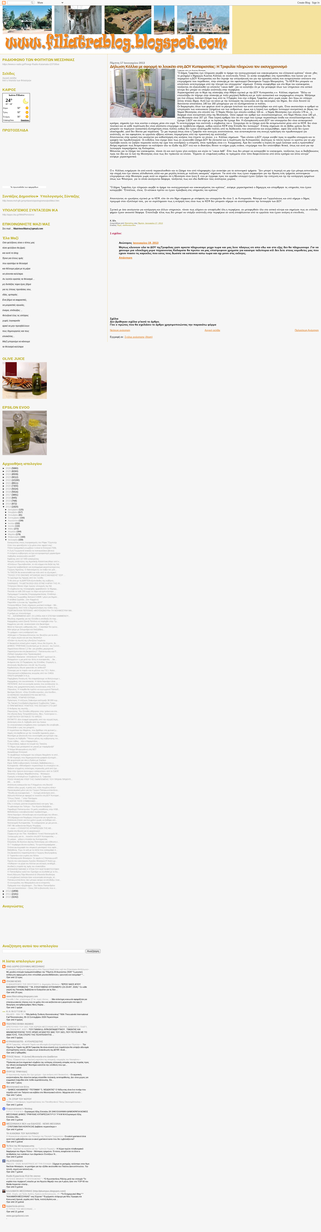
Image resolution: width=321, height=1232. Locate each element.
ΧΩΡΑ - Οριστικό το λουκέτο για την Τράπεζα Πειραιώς (30, 1149)
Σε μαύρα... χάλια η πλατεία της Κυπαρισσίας (27, 839)
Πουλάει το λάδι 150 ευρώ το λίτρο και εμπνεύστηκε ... (31, 591)
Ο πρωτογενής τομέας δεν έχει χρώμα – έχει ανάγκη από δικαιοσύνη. (37, 1074)
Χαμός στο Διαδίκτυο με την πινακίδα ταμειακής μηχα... (31, 733)
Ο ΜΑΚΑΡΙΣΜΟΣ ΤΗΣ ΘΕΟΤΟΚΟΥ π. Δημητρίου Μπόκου (33, 984)
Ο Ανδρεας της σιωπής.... (18, 708)
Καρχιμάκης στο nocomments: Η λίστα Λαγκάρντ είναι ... (32, 681)
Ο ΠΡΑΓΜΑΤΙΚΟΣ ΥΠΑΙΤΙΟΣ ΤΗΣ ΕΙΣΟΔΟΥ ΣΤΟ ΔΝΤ (32, 706)
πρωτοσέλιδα (18, 187)
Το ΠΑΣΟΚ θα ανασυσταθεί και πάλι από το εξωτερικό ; (32, 572)
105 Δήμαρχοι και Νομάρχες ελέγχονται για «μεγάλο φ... (32, 817)
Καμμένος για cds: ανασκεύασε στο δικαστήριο (28, 624)
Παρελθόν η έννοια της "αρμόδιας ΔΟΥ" (25, 602)
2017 (9, 495)
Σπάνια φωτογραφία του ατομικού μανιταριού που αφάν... (32, 847)
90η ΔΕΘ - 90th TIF (15, 1014)
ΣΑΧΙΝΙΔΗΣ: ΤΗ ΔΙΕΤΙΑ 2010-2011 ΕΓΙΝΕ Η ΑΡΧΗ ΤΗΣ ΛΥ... (34, 583)
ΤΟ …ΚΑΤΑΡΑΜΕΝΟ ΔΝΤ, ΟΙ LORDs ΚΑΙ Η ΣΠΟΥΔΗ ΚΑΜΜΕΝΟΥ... (38, 616)
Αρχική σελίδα (212, 330)
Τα (11, 187)
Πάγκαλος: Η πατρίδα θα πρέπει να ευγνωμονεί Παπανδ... (33, 689)
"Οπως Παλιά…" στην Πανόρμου (22, 798)
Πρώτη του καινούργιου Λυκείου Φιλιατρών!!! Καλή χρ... (32, 861)
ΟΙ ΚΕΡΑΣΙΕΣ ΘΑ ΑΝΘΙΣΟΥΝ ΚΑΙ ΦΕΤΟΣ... (27, 695)
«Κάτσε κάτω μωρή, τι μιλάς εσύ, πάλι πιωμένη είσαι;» (31, 787)
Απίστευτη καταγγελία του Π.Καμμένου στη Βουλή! (30, 785)
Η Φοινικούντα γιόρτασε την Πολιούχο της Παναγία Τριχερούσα (34, 1136)
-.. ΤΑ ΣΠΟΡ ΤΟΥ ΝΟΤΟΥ (19, 1099)
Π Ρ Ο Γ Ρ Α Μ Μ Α (14, 1111)
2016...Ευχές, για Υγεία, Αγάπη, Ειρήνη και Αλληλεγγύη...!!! (33, 1194)
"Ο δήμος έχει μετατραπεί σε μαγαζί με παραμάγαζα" (30, 746)
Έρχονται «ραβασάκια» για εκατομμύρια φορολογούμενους (33, 567)
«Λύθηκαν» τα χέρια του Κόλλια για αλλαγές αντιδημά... (32, 863)
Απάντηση (125, 257)
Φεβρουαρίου (14, 537)
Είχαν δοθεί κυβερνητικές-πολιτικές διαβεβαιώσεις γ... (31, 763)
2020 (9, 486)
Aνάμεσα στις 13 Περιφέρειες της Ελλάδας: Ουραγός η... (32, 662)
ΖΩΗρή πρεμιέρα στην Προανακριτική (24, 654)
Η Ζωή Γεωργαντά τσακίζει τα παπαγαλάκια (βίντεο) (30, 551)
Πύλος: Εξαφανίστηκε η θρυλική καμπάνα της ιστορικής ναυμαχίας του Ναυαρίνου (43, 1059)
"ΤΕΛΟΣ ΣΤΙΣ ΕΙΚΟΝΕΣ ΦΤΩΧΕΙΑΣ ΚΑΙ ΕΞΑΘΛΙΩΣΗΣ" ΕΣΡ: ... (36, 575)
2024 (9, 474)
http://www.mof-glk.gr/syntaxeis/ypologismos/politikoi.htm (30, 200)
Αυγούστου (13, 520)
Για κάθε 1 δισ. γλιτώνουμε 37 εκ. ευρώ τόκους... (28, 999)
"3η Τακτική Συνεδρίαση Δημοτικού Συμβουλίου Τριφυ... (32, 703)
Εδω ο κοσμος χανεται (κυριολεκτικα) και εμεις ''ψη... (30, 804)
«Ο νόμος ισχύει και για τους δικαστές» (24, 638)
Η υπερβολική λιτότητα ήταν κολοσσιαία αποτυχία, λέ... (31, 877)
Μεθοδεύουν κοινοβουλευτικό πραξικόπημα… (28, 812)
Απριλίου (12, 531)
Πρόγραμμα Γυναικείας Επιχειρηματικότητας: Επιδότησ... (32, 594)
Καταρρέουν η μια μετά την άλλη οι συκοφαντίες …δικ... (32, 659)
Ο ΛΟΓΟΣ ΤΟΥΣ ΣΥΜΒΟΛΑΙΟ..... (22, 801)
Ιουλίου (11, 523)
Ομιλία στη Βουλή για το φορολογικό (23, 831)
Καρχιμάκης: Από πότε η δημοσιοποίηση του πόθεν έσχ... (33, 608)
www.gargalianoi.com (17, 1216)
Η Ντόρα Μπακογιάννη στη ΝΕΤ (21, 749)
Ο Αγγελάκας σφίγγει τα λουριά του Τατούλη (27, 744)
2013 (9, 506)
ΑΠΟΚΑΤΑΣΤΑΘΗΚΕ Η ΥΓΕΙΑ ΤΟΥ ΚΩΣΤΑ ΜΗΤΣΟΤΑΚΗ (33, 869)
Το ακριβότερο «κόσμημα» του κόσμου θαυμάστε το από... (33, 755)
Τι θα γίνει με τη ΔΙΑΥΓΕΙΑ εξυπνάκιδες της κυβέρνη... (31, 580)
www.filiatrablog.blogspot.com (22, 996)
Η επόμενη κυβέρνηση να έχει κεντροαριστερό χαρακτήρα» (33, 553)
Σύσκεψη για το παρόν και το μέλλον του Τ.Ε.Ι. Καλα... (31, 670)
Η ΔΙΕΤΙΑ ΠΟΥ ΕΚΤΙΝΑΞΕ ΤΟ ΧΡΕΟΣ (24, 717)
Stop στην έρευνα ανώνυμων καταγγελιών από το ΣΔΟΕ (33, 771)
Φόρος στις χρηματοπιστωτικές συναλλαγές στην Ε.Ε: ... (32, 687)
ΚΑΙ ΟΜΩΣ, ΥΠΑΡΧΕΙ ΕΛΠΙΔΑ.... (22, 697)
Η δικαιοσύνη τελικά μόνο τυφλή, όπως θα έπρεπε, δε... (32, 643)
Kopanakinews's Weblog (19, 1108)
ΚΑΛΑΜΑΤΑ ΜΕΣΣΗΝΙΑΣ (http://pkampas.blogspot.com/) (36, 1191)
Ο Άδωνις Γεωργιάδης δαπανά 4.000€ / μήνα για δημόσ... (33, 597)
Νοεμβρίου (13, 512)
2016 (9, 498)
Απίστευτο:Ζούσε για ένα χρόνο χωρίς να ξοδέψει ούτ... (32, 820)
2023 (9, 477)
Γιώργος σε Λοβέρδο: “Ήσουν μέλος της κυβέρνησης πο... (33, 738)
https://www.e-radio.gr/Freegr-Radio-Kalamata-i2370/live (30, 64)
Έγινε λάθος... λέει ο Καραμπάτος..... (23, 741)
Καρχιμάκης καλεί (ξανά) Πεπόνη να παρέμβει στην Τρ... (32, 621)
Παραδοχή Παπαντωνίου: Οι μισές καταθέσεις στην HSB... (33, 809)
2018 (9, 492)
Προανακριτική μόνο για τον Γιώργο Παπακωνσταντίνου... (33, 790)
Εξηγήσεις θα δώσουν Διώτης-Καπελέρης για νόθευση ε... (33, 842)
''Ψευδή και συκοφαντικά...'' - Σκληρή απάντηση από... (31, 793)
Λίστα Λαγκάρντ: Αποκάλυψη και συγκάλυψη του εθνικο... (33, 815)
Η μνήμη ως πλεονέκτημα (19, 613)
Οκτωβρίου (13, 515)
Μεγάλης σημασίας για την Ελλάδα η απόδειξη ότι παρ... (32, 619)
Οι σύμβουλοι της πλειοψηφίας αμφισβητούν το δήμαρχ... (32, 589)
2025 (9, 471)
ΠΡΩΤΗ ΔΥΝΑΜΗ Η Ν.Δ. (18, 676)
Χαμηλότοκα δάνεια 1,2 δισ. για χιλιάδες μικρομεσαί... (31, 649)
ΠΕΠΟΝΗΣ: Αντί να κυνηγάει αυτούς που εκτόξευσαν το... (33, 684)
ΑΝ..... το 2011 (13, 782)
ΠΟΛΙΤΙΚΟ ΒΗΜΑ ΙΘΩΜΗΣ (20, 1024)
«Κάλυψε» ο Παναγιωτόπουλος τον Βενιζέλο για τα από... (33, 635)
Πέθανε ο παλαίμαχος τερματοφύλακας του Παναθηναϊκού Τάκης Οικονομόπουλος (43, 1102)
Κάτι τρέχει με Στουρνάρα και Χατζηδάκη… (26, 629)
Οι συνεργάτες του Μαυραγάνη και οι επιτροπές (28, 883)
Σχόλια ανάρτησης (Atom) (139, 337)
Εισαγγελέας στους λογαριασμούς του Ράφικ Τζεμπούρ (32, 542)
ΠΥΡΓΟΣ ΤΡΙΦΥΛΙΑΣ (16, 1071)
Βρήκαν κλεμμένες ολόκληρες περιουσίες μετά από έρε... (33, 768)
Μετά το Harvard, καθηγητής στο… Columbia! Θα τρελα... (33, 627)
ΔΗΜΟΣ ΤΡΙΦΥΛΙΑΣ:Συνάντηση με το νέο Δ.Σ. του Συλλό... (34, 646)
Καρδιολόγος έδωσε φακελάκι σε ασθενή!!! (26, 667)
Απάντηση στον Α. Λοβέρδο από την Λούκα (26, 722)
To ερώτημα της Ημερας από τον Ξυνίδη (25, 578)
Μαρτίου (12, 534)
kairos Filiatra (16, 95)
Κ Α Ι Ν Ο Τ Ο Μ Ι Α (16, 1011)
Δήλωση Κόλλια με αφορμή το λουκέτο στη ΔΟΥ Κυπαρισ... (33, 795)
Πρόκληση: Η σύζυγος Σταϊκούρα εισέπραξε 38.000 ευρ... (33, 700)
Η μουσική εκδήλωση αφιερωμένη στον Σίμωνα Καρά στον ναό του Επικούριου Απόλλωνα (47, 969)
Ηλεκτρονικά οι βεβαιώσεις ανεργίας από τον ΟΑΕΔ (30, 673)
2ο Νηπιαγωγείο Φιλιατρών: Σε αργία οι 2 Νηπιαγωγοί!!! (32, 858)
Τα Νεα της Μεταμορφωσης (20, 1146)
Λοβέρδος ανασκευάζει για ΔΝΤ (21, 556)
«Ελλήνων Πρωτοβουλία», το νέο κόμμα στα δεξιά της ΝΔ (33, 564)
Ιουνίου (11, 526)
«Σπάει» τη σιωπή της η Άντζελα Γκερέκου (26, 640)
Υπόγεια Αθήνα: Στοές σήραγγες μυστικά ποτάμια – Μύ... (32, 605)
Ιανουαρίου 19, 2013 (145, 242)
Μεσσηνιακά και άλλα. (17, 1087)
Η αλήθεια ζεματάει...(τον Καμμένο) (23, 599)
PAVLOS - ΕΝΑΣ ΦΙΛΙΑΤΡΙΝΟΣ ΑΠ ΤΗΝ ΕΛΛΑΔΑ (28, 1164)
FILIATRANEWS (14, 1161)
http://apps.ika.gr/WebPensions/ (18, 214)
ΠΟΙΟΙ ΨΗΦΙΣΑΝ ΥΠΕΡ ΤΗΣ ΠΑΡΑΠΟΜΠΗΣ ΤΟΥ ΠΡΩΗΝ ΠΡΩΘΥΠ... (39, 779)
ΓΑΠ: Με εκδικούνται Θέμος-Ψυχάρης (24, 825)
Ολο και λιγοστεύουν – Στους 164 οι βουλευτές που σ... (32, 888)
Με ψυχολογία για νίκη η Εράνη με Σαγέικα (26, 760)
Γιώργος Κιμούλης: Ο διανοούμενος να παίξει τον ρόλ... (32, 570)
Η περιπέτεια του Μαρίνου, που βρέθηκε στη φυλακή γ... (32, 730)
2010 (9, 897)
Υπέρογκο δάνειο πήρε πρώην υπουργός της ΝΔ (29, 586)
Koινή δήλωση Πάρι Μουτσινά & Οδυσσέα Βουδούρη (31, 874)
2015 (9, 501)
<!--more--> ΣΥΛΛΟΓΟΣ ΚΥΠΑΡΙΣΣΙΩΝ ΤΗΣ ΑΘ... (30, 828)
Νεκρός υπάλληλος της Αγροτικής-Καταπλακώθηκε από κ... (34, 561)
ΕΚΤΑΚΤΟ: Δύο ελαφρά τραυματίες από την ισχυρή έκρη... (33, 719)
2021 (9, 483)
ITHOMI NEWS (13, 981)
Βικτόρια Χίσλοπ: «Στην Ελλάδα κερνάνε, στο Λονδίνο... (32, 692)
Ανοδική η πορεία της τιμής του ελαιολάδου (26, 866)
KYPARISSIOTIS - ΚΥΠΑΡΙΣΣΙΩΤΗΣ (24, 1041)
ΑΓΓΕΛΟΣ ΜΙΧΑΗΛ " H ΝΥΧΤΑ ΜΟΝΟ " (24, 1179)
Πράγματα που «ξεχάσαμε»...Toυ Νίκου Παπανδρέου (31, 885)
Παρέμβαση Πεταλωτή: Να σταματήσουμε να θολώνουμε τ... (34, 678)
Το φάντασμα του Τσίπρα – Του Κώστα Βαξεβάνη (29, 806)
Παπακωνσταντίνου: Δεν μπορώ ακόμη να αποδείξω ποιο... (34, 880)
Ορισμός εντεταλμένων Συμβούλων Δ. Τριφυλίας (29, 776)
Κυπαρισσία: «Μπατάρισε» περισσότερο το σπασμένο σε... (33, 765)
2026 (9, 468)
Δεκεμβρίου (13, 509)
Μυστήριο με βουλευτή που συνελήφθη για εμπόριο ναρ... (33, 736)
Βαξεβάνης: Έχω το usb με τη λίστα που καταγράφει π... (32, 850)
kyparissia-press (15, 1206)
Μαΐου (11, 529)
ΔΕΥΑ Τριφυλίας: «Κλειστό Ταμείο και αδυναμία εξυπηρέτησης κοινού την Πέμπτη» (43, 1044)
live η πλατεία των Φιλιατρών (16, 80)
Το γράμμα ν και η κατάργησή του (22, 632)
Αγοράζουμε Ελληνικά (17, 752)
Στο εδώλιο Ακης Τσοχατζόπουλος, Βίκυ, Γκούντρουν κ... (32, 714)
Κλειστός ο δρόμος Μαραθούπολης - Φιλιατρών (28, 774)
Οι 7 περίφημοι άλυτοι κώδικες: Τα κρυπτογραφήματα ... (32, 844)
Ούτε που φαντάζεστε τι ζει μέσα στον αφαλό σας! (29, 545)
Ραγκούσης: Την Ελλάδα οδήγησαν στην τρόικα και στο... (33, 711)
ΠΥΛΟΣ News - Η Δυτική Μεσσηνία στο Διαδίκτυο (31, 1056)
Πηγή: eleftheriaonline (126, 225)
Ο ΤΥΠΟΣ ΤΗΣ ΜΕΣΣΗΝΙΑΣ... (20, 1209)
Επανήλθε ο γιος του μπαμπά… (21, 727)
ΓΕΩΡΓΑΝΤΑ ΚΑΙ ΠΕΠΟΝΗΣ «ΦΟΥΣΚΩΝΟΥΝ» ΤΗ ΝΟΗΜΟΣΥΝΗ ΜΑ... (40, 610)
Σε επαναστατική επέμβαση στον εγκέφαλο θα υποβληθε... (33, 725)
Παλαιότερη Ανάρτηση (307, 330)
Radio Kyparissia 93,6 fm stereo (23, 1176)
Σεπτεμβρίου (14, 518)
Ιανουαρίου (13, 540)
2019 (9, 489)
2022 (9, 480)
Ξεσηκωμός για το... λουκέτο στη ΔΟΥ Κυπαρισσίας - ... (32, 836)
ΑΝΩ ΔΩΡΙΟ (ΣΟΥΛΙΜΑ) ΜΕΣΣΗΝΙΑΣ (25, 966)
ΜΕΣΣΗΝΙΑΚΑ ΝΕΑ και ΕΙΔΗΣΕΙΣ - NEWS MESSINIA (33, 1124)
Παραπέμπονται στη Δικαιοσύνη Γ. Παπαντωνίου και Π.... (32, 651)
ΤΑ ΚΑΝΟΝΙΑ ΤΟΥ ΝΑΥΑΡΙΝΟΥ (22, 1133)
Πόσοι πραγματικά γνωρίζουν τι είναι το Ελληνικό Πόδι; (31, 548)
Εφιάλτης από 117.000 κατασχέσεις (23, 559)
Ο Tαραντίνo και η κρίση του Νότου (23, 855)
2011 (9, 894)
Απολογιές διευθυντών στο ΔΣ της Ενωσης (26, 665)
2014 (9, 504)
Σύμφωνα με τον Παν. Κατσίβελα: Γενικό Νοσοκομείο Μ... (33, 833)
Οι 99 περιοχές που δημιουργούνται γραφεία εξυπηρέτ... (32, 757)
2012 (9, 891)
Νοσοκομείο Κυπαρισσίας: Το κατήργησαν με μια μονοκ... (33, 823)
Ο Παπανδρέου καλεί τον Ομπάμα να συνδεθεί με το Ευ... (33, 872)
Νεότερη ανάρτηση (120, 330)
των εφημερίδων (31, 187)
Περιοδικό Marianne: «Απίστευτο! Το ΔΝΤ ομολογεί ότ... (32, 657)
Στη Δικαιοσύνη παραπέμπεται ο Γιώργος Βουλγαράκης (32, 853)
